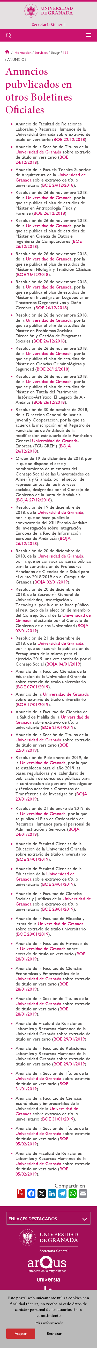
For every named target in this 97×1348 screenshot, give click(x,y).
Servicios (41, 52)
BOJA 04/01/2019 (63, 664)
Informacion (22, 52)
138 (65, 52)
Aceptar (21, 1333)
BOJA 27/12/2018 (33, 499)
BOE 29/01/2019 (69, 1039)
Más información (49, 1322)
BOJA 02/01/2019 (51, 582)
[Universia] (48, 1279)
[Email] (83, 1193)
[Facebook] (31, 1193)
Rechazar (54, 1333)
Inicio (7, 52)
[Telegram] (62, 1193)
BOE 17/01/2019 (32, 704)
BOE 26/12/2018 (49, 213)
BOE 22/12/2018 (69, 139)
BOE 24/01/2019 (32, 859)
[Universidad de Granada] (48, 11)
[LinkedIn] (52, 1193)
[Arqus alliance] (47, 1264)
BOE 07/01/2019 (32, 686)
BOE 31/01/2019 (57, 1119)
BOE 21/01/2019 (57, 727)
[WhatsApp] (73, 1193)
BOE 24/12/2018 (57, 185)
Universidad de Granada (38, 152)
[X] (42, 1193)
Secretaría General (48, 24)
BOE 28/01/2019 (57, 909)
